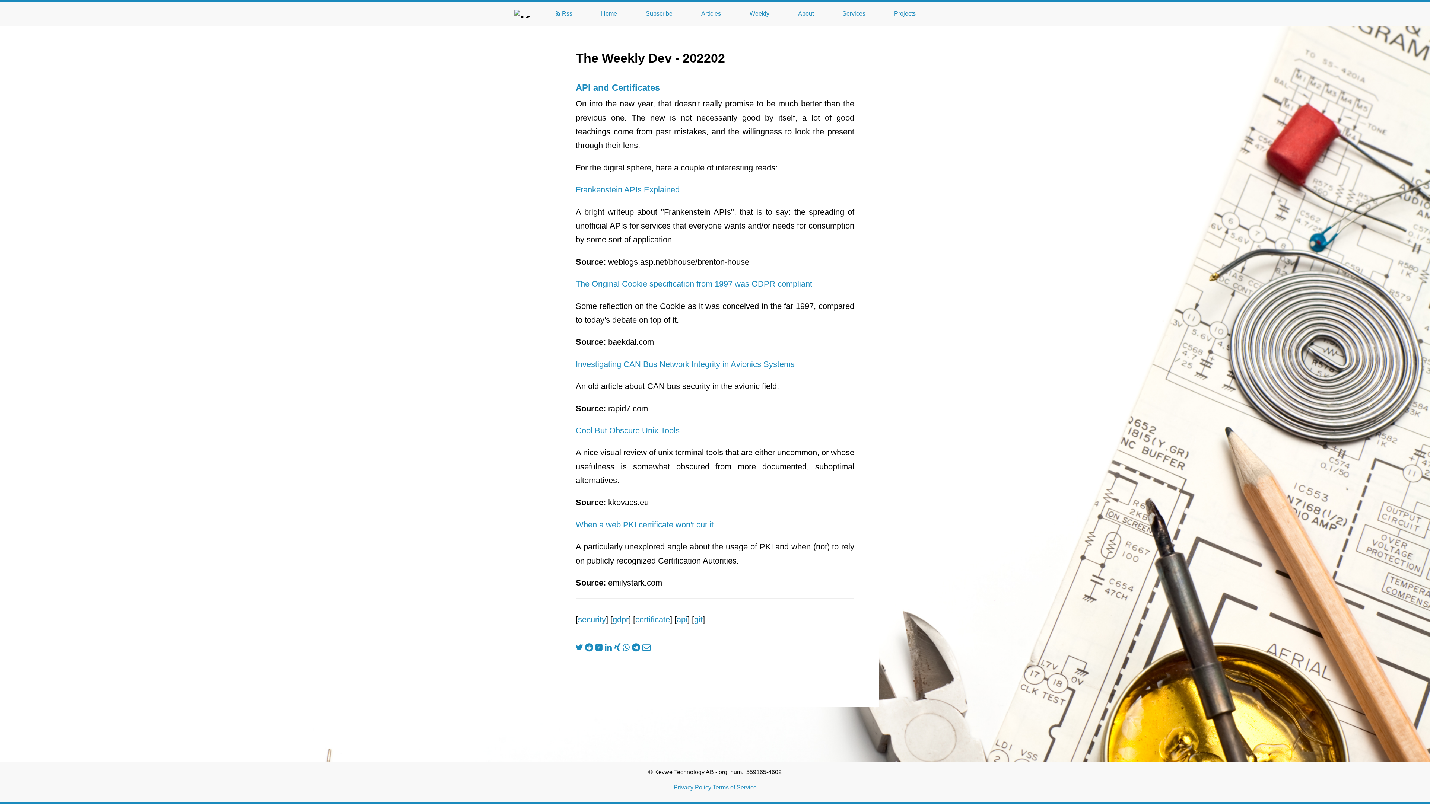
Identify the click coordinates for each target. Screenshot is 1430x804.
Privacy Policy (692, 787)
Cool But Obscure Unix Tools (628, 430)
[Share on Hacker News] (599, 647)
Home (609, 13)
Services (853, 13)
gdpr (621, 619)
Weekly (759, 13)
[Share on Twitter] (579, 647)
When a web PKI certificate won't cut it (645, 524)
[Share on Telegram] (636, 647)
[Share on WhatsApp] (626, 647)
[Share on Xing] (617, 647)
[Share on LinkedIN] (608, 647)
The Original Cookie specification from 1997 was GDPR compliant (694, 283)
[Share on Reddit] (589, 647)
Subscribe (659, 13)
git (698, 619)
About (806, 13)
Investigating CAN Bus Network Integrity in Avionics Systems (685, 364)
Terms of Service (735, 787)
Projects (905, 13)
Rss (566, 13)
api (682, 619)
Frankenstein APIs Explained (628, 189)
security (592, 619)
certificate (652, 619)
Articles (711, 13)
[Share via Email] (646, 647)
